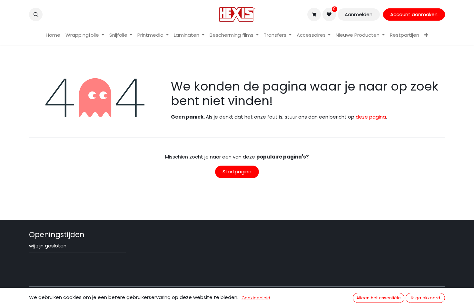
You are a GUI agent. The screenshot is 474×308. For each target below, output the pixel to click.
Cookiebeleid (256, 298)
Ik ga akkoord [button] (425, 298)
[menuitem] (53, 35)
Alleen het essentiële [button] (378, 298)
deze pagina (371, 116)
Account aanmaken (414, 14)
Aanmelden (358, 14)
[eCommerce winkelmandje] (314, 14)
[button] (36, 14)
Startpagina (237, 171)
